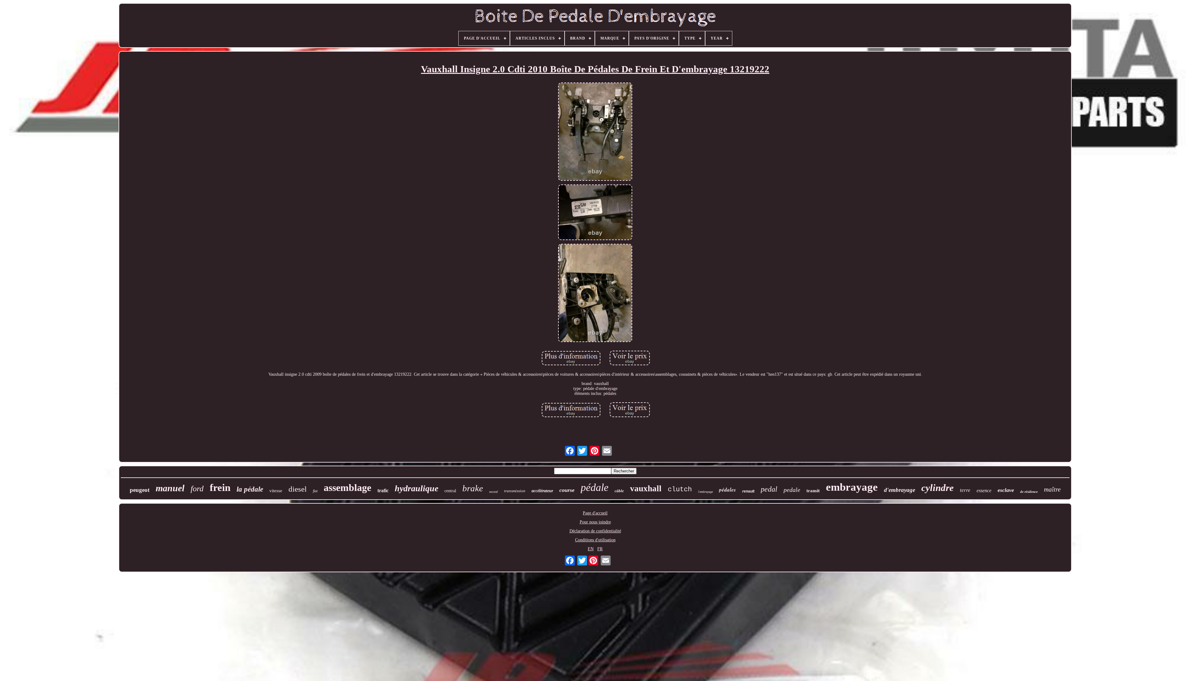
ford (197, 488)
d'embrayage (899, 490)
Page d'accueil (595, 513)
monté (493, 491)
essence (984, 490)
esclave (1006, 490)
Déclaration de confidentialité (595, 531)
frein (220, 487)
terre (965, 490)
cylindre (937, 487)
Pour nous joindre (595, 522)
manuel (170, 488)
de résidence (1029, 491)
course (566, 490)
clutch (680, 489)
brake (472, 488)
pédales (727, 489)
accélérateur (542, 491)
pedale (792, 489)
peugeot (139, 490)
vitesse (275, 490)
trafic (383, 490)
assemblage (347, 487)
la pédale (250, 489)
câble (619, 491)
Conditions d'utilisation (595, 540)
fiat (315, 491)
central (450, 491)
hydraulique (416, 488)
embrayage (852, 487)
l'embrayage (705, 491)
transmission (514, 491)
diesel (297, 489)
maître (1052, 489)
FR (600, 549)
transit (813, 490)
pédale (594, 487)
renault (748, 491)
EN (591, 549)
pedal (769, 489)
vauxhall (646, 488)
